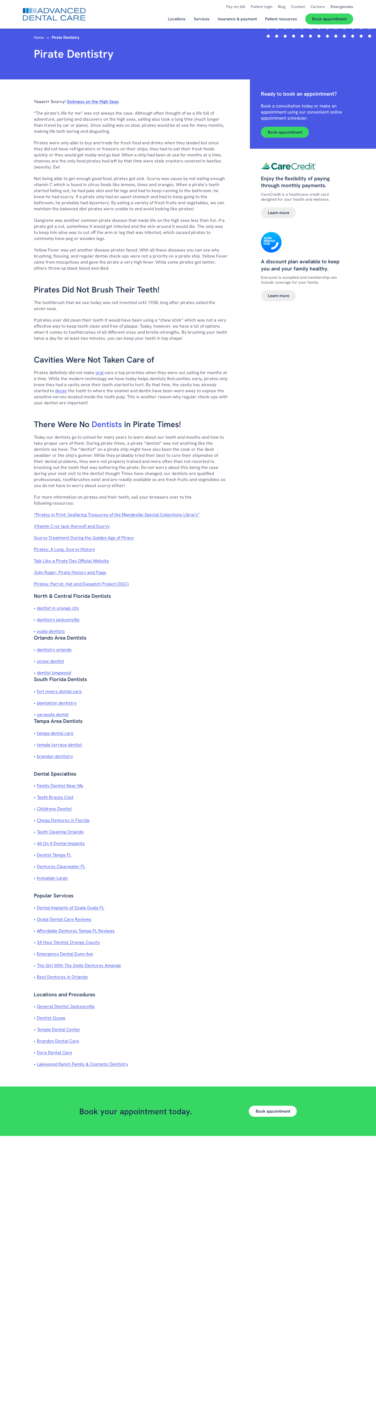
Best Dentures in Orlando (62, 977)
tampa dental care (55, 733)
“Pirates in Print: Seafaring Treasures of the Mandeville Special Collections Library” (117, 515)
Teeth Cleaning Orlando (60, 832)
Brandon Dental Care (58, 1041)
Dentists (107, 424)
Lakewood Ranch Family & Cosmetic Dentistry (82, 1064)
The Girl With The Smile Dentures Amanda (79, 965)
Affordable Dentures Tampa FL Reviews (76, 931)
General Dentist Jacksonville (66, 1006)
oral (99, 372)
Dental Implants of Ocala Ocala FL (70, 908)
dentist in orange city (58, 608)
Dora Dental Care (54, 1052)
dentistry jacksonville (58, 620)
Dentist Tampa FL (54, 855)
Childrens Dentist (54, 809)
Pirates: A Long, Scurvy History (64, 549)
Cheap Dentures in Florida (63, 820)
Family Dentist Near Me (60, 786)
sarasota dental (53, 714)
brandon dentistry (55, 756)
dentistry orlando (54, 650)
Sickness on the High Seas (93, 101)
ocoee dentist (50, 661)
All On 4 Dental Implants (61, 843)
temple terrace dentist (59, 745)
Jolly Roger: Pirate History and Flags (70, 572)
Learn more (278, 212)
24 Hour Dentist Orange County (68, 942)
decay (61, 391)
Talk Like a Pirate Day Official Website (71, 561)
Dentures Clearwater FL (61, 866)
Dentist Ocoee (51, 1018)
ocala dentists (51, 631)
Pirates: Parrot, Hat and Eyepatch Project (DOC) (81, 584)
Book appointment (285, 132)
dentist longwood (54, 673)
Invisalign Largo (52, 878)
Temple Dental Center (58, 1029)
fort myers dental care (59, 691)
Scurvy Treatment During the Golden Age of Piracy (84, 538)
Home (39, 37)
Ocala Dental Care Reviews (64, 919)
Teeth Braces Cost (55, 797)
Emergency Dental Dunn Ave (65, 954)
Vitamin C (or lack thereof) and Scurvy (72, 526)
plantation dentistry (57, 703)
